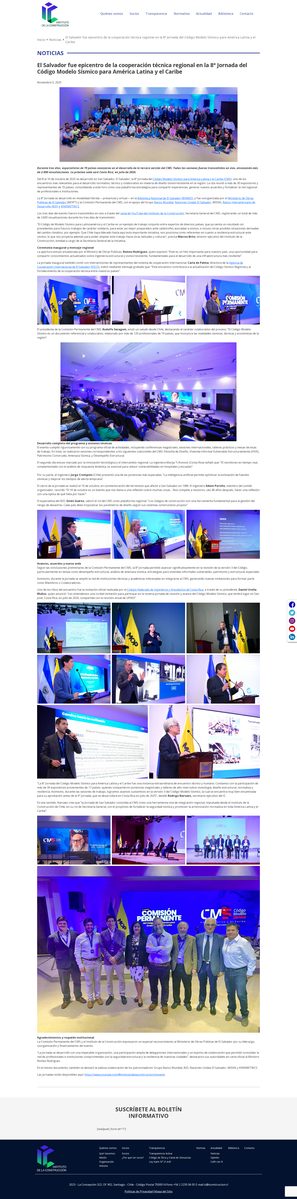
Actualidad (204, 13)
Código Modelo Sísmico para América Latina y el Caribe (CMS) (192, 179)
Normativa (182, 13)
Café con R (217, 1161)
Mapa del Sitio (163, 1191)
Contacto (246, 13)
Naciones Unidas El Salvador (193, 202)
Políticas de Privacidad (139, 1191)
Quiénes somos (111, 13)
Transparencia (156, 13)
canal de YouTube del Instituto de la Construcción (152, 213)
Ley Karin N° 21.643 (160, 1161)
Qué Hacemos (107, 1153)
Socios (134, 13)
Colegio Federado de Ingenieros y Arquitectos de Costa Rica (165, 590)
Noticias (55, 40)
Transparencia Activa (160, 1153)
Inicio (41, 40)
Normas (200, 1148)
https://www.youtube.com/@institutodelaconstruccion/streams (124, 1074)
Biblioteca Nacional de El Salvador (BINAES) (165, 198)
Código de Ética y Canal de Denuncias (170, 1157)
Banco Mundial (163, 202)
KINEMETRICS (70, 206)
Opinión (215, 1157)
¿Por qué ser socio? (133, 1157)
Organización (106, 1161)
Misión (103, 1157)
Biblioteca (225, 13)
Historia (103, 1165)
